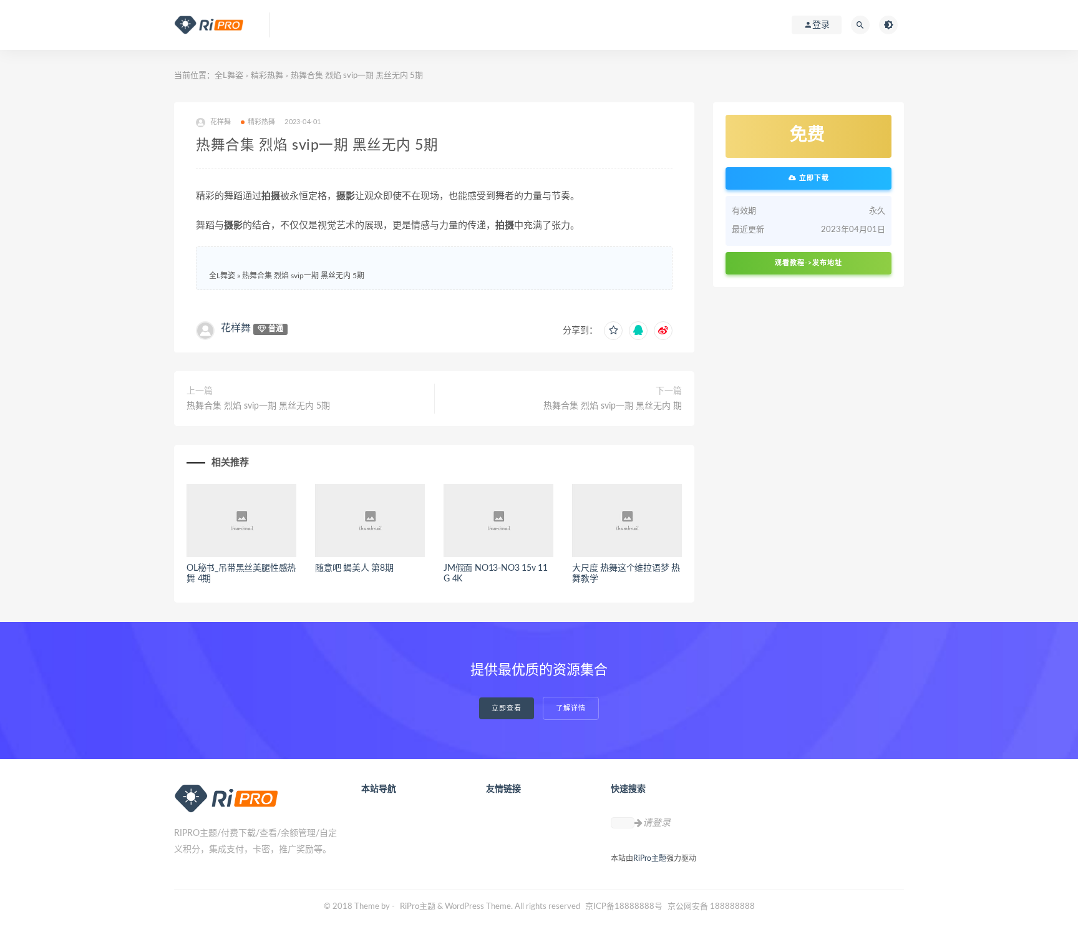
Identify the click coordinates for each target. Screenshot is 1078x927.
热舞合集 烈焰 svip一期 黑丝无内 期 (612, 406)
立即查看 (507, 708)
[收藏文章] (613, 330)
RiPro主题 (649, 858)
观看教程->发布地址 (808, 263)
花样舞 (236, 328)
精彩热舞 (267, 76)
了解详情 (571, 708)
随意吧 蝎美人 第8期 (354, 568)
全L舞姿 (229, 76)
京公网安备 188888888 (711, 907)
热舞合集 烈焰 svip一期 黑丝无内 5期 (303, 275)
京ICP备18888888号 (624, 907)
